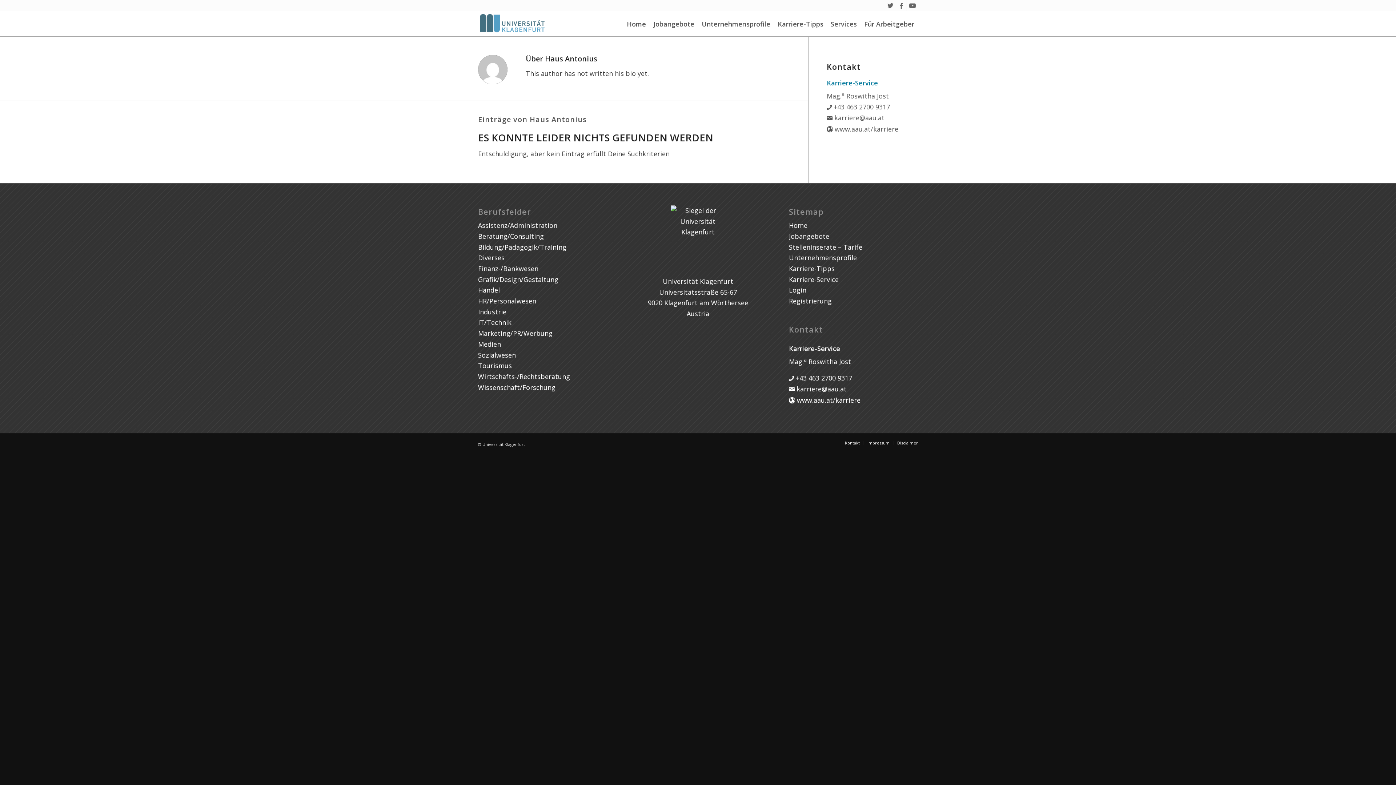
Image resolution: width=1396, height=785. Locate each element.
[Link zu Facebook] (901, 5)
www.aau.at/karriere (865, 129)
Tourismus (495, 365)
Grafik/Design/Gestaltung (518, 279)
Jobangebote (673, 24)
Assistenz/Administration (517, 225)
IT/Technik (495, 322)
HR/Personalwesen (507, 301)
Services (844, 24)
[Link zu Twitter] (890, 5)
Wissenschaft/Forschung (516, 387)
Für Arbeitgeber (889, 24)
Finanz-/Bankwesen (508, 268)
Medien (489, 344)
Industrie (492, 311)
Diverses (491, 257)
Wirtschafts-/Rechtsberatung (524, 376)
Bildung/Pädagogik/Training (522, 247)
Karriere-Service (814, 279)
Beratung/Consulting (511, 236)
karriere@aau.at (858, 117)
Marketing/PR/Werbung (515, 333)
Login (797, 290)
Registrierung (810, 301)
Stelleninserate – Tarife (825, 247)
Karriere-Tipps (800, 24)
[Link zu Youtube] (912, 5)
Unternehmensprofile (736, 24)
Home (636, 24)
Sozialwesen (497, 355)
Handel (489, 290)
